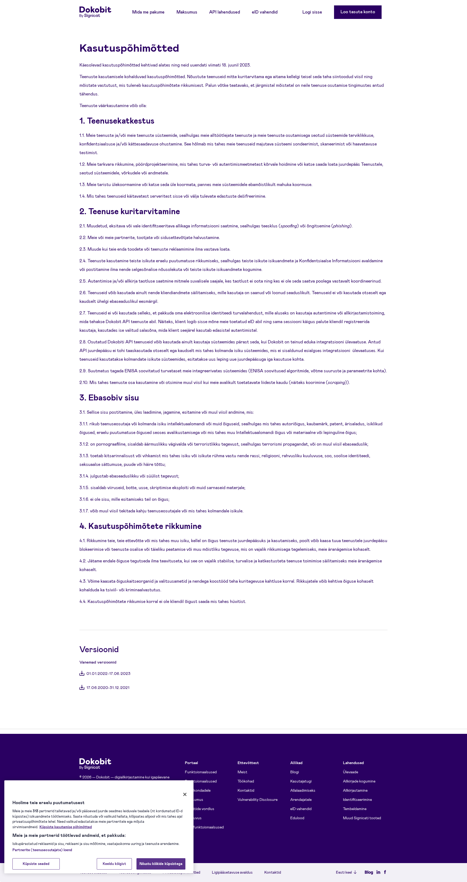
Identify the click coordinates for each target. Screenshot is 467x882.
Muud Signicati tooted (362, 817)
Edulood (297, 817)
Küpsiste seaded (36, 863)
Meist (242, 772)
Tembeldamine (354, 808)
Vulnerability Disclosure (258, 799)
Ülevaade (350, 772)
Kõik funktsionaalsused (204, 827)
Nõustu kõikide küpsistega (160, 863)
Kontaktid (246, 790)
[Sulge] (185, 794)
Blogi (294, 772)
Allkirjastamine (355, 790)
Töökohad (246, 781)
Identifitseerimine (357, 799)
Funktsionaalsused (201, 772)
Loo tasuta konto (358, 11)
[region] (99, 826)
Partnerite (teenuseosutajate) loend (42, 850)
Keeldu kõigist (114, 863)
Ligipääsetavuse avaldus (232, 872)
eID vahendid (265, 11)
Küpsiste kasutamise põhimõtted (65, 827)
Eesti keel (344, 872)
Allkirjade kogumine (359, 781)
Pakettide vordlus (199, 808)
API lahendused (224, 11)
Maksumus (186, 11)
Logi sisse (312, 11)
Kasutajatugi (301, 781)
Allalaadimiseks (302, 790)
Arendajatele (301, 799)
